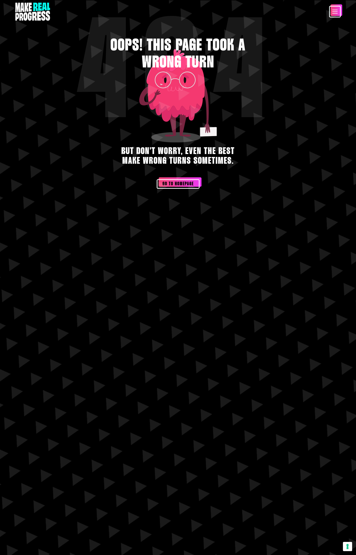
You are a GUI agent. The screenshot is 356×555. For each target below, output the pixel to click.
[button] (335, 11)
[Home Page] (32, 11)
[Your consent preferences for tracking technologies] (347, 546)
